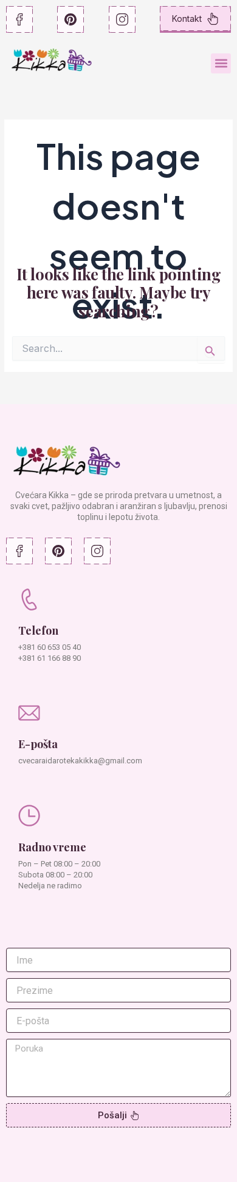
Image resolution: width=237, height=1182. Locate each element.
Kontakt (187, 18)
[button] (221, 63)
